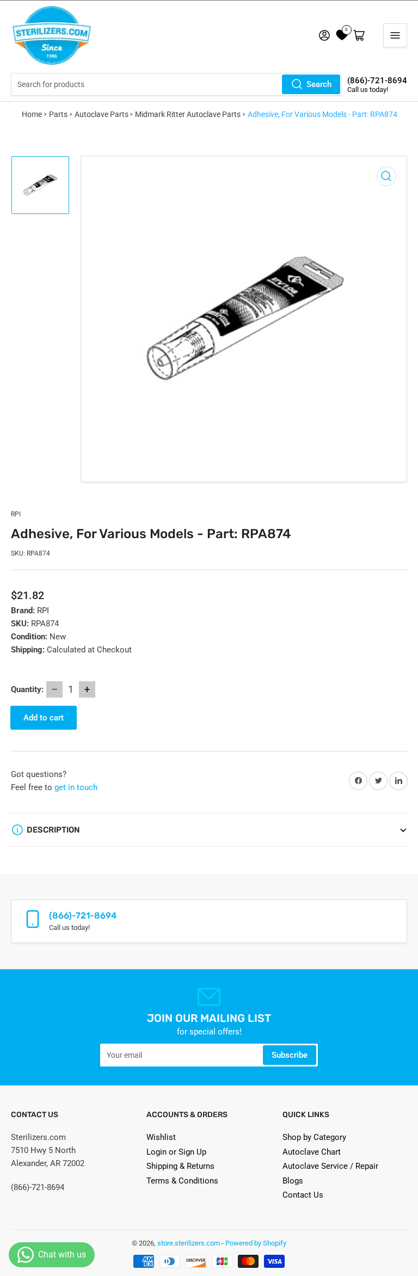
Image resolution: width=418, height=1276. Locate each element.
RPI (16, 514)
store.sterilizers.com (188, 1243)
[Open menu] (395, 35)
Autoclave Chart (311, 1152)
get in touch (75, 787)
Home (32, 114)
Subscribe (290, 1055)
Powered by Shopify (255, 1243)
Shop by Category (314, 1137)
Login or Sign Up (176, 1152)
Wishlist (161, 1137)
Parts (58, 114)
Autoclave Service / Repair (330, 1166)
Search (318, 84)
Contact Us (302, 1195)
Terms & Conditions (182, 1181)
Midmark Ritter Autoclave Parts (188, 114)
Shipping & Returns (180, 1166)
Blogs (292, 1181)
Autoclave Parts (101, 114)
